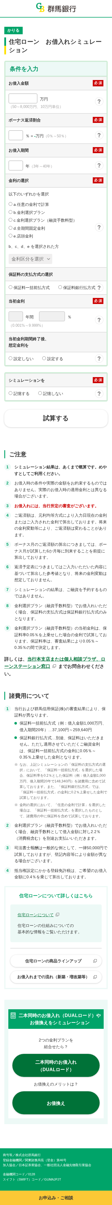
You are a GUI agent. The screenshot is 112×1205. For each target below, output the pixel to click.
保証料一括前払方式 (31, 287)
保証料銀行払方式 (78, 287)
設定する (54, 358)
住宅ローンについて (36, 915)
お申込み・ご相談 (56, 1197)
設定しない (23, 358)
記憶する (21, 393)
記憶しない (52, 393)
